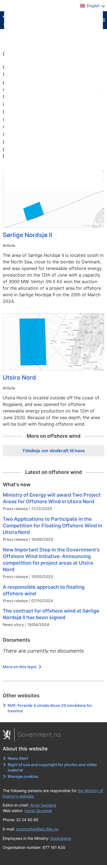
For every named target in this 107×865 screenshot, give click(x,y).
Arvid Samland (43, 805)
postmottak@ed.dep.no (37, 829)
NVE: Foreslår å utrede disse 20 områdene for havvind (50, 708)
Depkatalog (60, 838)
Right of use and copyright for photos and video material (52, 767)
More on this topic (20, 666)
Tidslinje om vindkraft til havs (53, 450)
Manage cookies (23, 776)
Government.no (39, 734)
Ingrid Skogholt (38, 810)
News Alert (18, 758)
